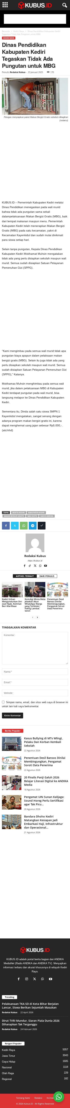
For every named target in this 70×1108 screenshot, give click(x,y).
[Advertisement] (35, 19)
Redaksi (38, 1097)
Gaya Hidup (8, 1061)
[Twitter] (15, 526)
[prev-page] (33, 617)
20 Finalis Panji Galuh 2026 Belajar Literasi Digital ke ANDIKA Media (46, 781)
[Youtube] (45, 566)
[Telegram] (33, 526)
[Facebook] (6, 526)
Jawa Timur (8, 1055)
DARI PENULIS (46, 576)
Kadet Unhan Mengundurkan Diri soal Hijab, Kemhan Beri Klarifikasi (12, 603)
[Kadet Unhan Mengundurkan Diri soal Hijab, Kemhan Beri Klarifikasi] (12, 589)
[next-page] (37, 617)
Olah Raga (8, 1073)
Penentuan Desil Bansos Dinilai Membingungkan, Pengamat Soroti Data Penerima (56, 604)
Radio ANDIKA (46, 516)
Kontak (50, 1097)
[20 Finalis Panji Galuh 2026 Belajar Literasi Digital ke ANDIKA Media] (11, 783)
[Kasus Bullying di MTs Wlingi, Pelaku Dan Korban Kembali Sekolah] (11, 743)
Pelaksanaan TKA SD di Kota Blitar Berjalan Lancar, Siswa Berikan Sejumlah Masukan (30, 1005)
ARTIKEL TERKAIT (25, 576)
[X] (35, 566)
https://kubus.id (35, 561)
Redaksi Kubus (17, 72)
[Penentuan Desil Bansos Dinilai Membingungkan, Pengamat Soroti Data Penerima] (57, 589)
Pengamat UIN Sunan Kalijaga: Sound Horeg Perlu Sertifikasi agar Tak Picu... (44, 800)
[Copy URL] (42, 526)
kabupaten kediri (36, 512)
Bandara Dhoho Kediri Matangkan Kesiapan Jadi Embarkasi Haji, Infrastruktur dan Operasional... (43, 822)
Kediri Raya (18, 31)
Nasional (7, 1067)
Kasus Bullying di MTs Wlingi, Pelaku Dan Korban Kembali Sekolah (43, 741)
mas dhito (32, 516)
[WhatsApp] (24, 526)
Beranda (6, 31)
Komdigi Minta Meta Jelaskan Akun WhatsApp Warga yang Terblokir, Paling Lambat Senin (35, 605)
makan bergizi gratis (14, 516)
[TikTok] (30, 566)
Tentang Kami (23, 1097)
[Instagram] (28, 979)
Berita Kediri (18, 512)
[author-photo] (35, 543)
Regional (7, 1079)
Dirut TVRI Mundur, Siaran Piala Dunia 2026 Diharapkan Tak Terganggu (31, 1022)
